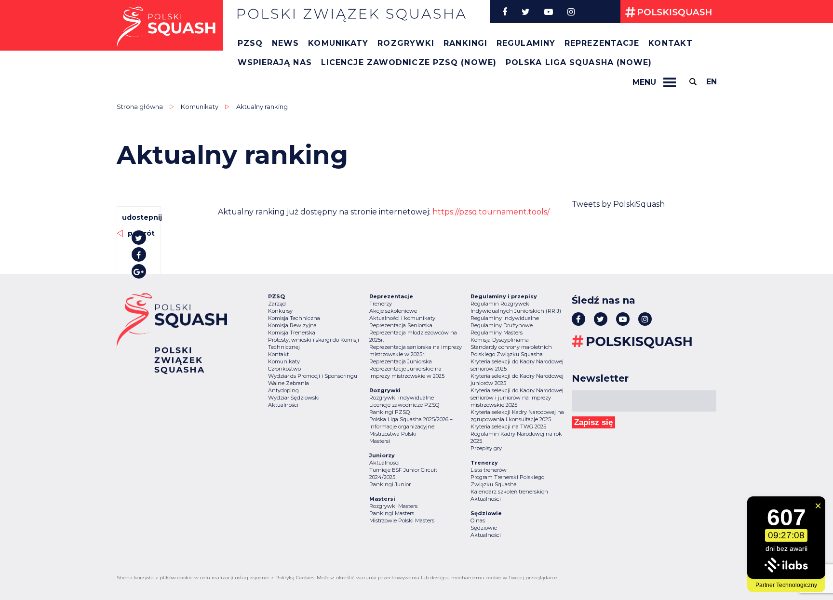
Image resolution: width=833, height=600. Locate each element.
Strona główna (140, 106)
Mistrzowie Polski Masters (401, 520)
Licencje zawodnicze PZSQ (404, 404)
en (711, 81)
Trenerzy (380, 303)
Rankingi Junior (390, 484)
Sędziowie (483, 527)
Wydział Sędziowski (294, 397)
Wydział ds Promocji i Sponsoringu (312, 376)
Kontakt (670, 43)
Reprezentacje (601, 43)
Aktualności (283, 404)
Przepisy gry (486, 448)
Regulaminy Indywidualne (504, 318)
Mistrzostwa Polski (392, 433)
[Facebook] (504, 11)
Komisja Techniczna (294, 318)
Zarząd (277, 303)
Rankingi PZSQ (389, 412)
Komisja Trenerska (291, 332)
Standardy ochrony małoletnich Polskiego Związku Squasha (511, 351)
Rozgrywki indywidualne (401, 397)
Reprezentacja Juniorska (400, 361)
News (285, 43)
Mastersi (379, 441)
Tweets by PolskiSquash (618, 204)
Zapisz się (593, 422)
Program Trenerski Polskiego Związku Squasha (507, 481)
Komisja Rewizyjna (292, 325)
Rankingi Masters (391, 513)
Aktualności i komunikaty (402, 318)
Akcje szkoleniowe (393, 310)
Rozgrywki (405, 43)
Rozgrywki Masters (393, 506)
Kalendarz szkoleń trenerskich (509, 491)
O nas (477, 520)
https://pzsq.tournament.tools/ (491, 211)
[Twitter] (525, 11)
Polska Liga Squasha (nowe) (579, 62)
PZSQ (250, 43)
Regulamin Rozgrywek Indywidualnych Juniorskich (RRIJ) (515, 307)
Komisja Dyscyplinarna (499, 339)
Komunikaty (338, 43)
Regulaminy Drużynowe (501, 325)
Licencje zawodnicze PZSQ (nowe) (409, 62)
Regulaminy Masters (496, 332)
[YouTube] (548, 11)
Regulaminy (526, 43)
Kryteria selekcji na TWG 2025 (508, 426)
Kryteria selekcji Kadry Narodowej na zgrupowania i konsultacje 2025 (517, 416)
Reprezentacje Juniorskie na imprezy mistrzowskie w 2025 (406, 372)
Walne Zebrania (288, 383)
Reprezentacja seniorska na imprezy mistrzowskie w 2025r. (415, 351)
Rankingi (465, 43)
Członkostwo (284, 368)
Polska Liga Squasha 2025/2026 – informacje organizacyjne (411, 423)
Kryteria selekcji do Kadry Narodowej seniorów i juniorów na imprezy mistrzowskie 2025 (517, 397)
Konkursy (280, 310)
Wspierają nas (275, 62)
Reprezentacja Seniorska (400, 325)
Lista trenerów (488, 470)
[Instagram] (571, 11)
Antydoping (283, 390)
